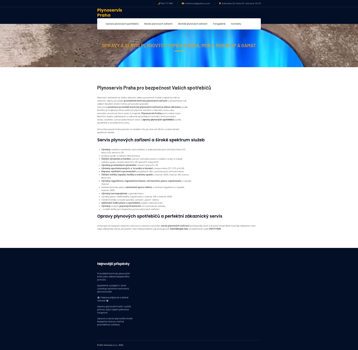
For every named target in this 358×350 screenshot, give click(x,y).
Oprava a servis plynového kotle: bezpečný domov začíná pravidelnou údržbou (115, 321)
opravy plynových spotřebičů (158, 119)
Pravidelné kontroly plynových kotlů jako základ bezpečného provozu (113, 276)
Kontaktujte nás (179, 228)
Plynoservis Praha (109, 12)
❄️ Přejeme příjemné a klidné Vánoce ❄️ (112, 299)
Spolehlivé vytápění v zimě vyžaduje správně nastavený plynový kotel (113, 288)
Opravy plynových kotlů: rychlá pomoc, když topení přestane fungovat (114, 309)
